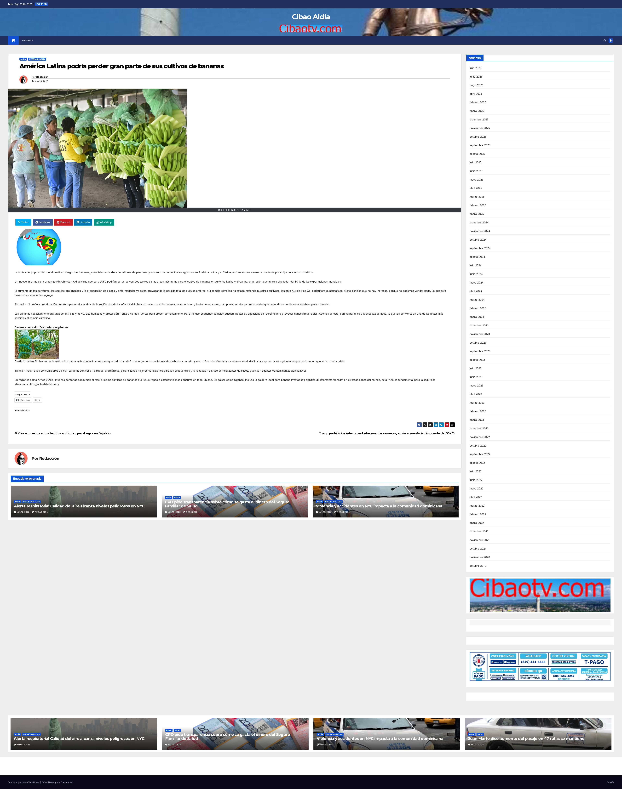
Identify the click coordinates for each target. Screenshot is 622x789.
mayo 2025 (477, 179)
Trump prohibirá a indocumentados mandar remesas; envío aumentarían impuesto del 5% (385, 433)
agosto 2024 (477, 256)
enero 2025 (477, 214)
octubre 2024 (478, 239)
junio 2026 (476, 76)
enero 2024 (477, 316)
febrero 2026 (478, 102)
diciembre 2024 (479, 222)
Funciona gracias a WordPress (24, 782)
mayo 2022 (477, 488)
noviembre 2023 (480, 334)
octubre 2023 (478, 342)
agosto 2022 (477, 462)
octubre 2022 (478, 445)
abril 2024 (476, 291)
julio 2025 (476, 162)
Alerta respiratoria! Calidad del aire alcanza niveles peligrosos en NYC (79, 506)
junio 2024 (476, 274)
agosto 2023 (477, 359)
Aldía (23, 59)
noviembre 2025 (480, 128)
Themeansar (66, 782)
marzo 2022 (477, 505)
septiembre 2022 (480, 454)
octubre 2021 (478, 548)
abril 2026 (476, 93)
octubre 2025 (478, 136)
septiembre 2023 (480, 351)
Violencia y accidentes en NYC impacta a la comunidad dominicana (379, 506)
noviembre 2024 (480, 231)
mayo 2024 (477, 282)
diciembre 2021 (479, 531)
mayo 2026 (477, 85)
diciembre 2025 (479, 119)
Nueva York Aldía (31, 502)
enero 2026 (477, 111)
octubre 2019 (478, 565)
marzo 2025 (477, 196)
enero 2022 (477, 522)
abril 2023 (476, 394)
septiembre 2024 (480, 248)
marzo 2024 (477, 299)
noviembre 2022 (480, 437)
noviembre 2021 (480, 540)
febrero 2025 (478, 205)
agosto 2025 (477, 153)
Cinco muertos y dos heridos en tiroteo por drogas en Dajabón (64, 433)
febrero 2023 (478, 411)
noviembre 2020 (480, 557)
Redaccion (42, 76)
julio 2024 (476, 265)
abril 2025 (476, 188)
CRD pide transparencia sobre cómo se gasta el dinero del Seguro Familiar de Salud (227, 504)
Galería (27, 40)
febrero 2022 (478, 514)
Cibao (177, 498)
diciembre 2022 (479, 428)
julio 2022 (476, 471)
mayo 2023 (477, 385)
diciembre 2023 (479, 325)
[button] (605, 40)
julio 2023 (476, 368)
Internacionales (37, 59)
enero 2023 (477, 419)
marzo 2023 (477, 402)
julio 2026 (476, 68)
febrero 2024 (478, 308)
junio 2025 (476, 171)
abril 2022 (476, 497)
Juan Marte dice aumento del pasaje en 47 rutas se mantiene (526, 738)
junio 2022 (476, 480)
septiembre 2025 (480, 145)
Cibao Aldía (311, 16)
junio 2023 (476, 377)
